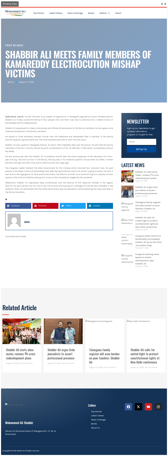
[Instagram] (158, 406)
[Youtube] (148, 406)
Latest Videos (55, 13)
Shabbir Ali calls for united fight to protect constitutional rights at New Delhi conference (145, 355)
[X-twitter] (138, 406)
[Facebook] (128, 406)
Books (91, 13)
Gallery (103, 13)
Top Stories (38, 13)
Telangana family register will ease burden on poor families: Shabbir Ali (148, 205)
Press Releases (14, 45)
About (118, 13)
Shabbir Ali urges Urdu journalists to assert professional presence (146, 190)
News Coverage (75, 13)
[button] (18, 206)
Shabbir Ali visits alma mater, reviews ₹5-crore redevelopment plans (52, 4)
